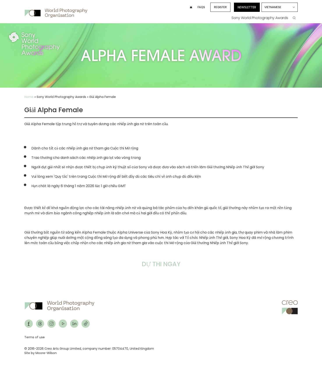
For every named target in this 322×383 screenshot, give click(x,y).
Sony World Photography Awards (260, 17)
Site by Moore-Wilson (40, 353)
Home (29, 97)
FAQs (201, 7)
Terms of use (34, 337)
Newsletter (247, 7)
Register (220, 7)
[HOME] (191, 7)
